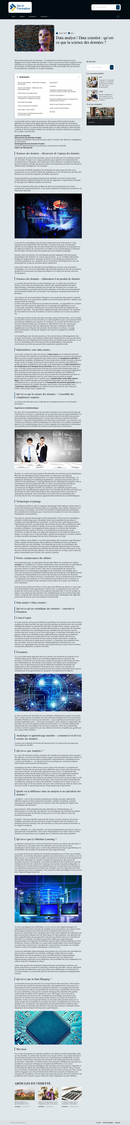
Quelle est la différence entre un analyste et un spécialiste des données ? (64, 99)
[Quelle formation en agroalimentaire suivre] (25, 1093)
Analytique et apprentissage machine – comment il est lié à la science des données (63, 90)
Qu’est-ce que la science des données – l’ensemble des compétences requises (29, 97)
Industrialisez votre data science (27, 93)
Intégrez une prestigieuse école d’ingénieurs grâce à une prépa (48, 1103)
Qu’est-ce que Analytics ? (57, 95)
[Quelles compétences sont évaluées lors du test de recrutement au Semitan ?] (92, 95)
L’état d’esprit (53, 82)
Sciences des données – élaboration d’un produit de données (30, 88)
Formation (53, 86)
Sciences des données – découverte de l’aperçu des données (32, 83)
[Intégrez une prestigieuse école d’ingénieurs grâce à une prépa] (48, 1093)
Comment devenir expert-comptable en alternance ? (70, 1103)
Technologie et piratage (25, 102)
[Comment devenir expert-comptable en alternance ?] (72, 1093)
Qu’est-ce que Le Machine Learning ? (61, 104)
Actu (72, 33)
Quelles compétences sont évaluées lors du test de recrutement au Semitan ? (106, 97)
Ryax (17, 380)
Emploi (101, 91)
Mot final (52, 112)
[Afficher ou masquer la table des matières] (55, 77)
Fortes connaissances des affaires (28, 106)
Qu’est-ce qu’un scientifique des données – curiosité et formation (31, 114)
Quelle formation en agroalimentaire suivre (22, 1103)
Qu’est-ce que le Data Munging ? (59, 108)
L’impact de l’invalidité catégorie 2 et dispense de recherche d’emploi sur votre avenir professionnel (106, 83)
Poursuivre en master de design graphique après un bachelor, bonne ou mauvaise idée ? (100, 118)
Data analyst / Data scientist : (26, 109)
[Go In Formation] (20, 7)
